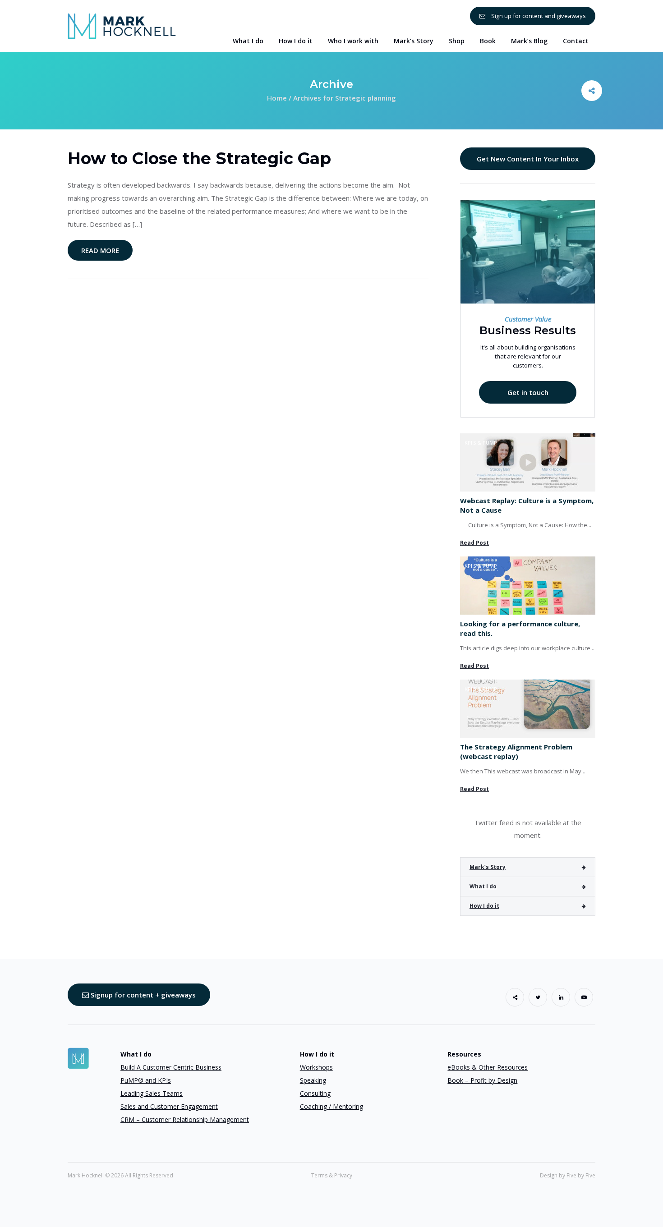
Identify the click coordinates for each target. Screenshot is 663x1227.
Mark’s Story (488, 867)
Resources (464, 1054)
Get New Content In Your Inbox (528, 158)
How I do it (484, 906)
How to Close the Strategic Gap (199, 158)
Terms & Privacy (331, 1175)
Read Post (474, 543)
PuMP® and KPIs (145, 1080)
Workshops (316, 1067)
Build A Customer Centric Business (170, 1067)
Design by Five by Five (567, 1175)
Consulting (315, 1093)
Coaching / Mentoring (331, 1106)
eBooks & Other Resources (487, 1067)
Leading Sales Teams (151, 1093)
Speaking (313, 1080)
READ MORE (100, 250)
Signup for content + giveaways (142, 994)
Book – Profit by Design (482, 1080)
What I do (483, 886)
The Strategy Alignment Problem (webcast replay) (516, 751)
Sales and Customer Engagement (169, 1106)
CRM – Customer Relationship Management (184, 1119)
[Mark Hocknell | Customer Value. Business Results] (122, 25)
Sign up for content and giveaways (538, 16)
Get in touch (527, 392)
